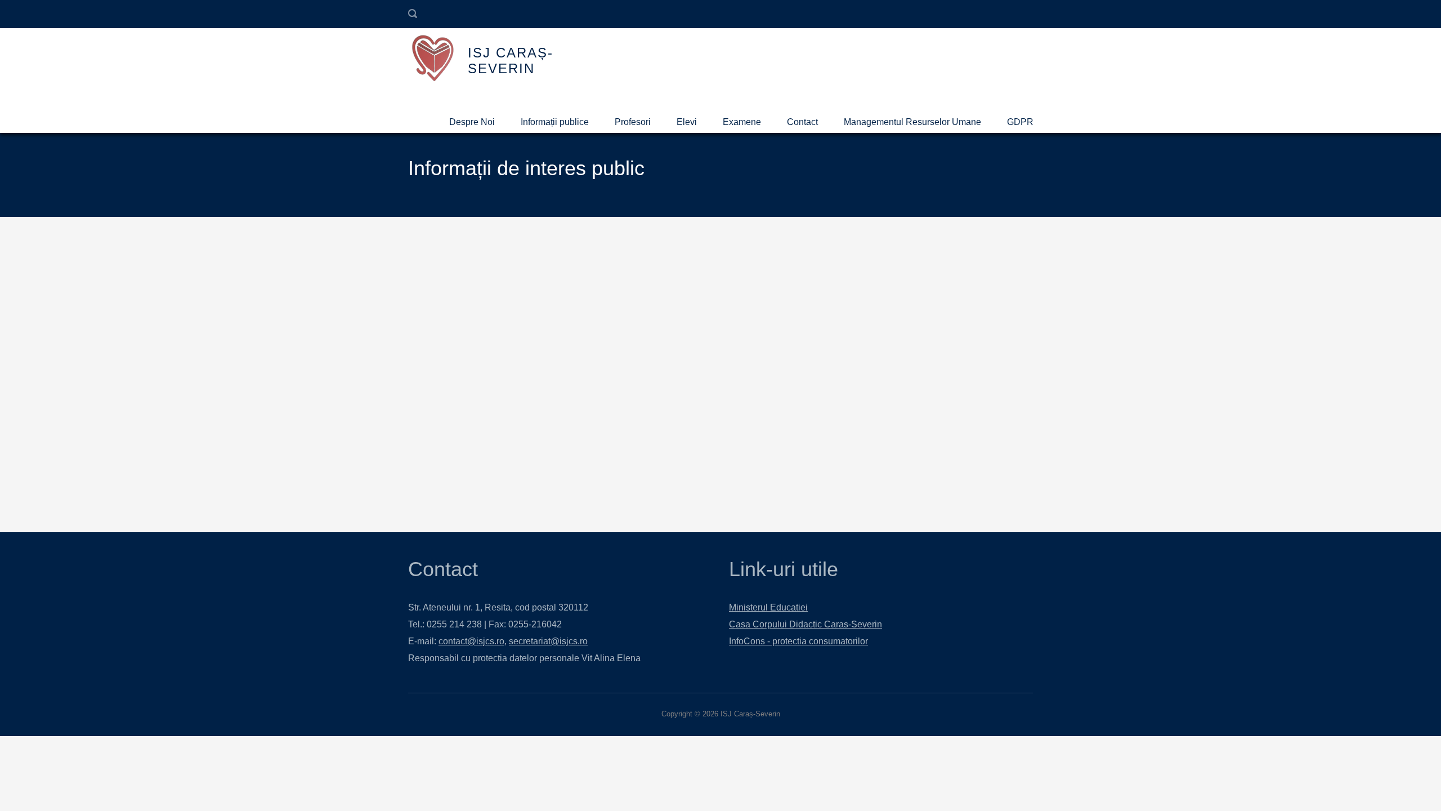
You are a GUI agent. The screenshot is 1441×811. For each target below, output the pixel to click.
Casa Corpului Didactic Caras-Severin (805, 624)
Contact (802, 122)
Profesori (633, 122)
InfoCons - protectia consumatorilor (798, 641)
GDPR (1020, 122)
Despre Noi (472, 122)
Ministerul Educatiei (768, 607)
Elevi (687, 122)
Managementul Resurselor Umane (912, 122)
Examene (742, 122)
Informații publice (555, 122)
